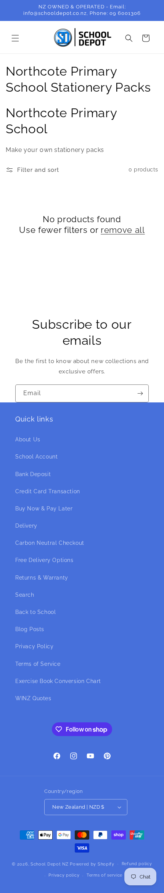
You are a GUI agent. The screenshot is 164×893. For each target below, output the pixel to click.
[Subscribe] (140, 393)
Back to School (35, 612)
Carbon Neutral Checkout (49, 543)
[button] (15, 38)
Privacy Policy (34, 646)
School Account (36, 457)
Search (24, 595)
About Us (27, 439)
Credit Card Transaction (47, 491)
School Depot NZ (50, 863)
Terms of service (104, 875)
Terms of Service (38, 664)
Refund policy (137, 863)
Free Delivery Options (44, 560)
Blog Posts (29, 629)
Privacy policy (63, 875)
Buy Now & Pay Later (43, 508)
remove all (123, 230)
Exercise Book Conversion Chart (58, 681)
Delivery (26, 526)
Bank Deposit (33, 474)
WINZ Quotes (33, 698)
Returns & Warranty (41, 578)
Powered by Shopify (92, 863)
